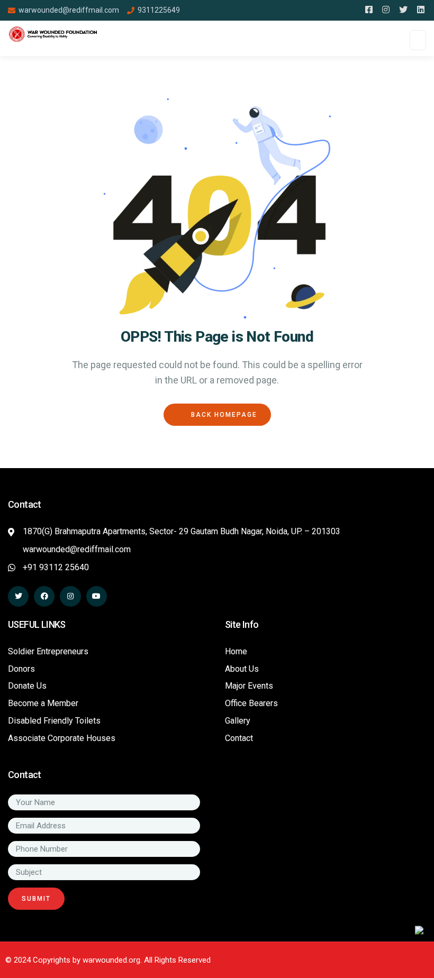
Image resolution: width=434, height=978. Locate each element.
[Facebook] (44, 596)
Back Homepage (222, 414)
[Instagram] (70, 596)
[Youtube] (96, 596)
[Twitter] (18, 596)
